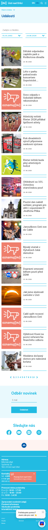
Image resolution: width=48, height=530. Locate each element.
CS (37, 3)
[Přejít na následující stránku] (36, 377)
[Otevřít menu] (46, 3)
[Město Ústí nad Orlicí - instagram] (29, 432)
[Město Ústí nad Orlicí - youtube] (19, 432)
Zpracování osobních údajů (13, 502)
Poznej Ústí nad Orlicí (23, 477)
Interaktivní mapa (9, 509)
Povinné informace (10, 504)
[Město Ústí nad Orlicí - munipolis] (38, 432)
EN (33, 3)
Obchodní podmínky (10, 507)
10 (33, 377)
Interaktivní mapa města (23, 479)
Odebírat (24, 410)
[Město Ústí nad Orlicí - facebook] (9, 432)
